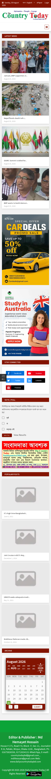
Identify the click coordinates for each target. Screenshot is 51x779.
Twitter (17, 380)
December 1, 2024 (10, 558)
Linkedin (39, 380)
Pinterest (18, 387)
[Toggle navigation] (46, 27)
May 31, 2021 (9, 600)
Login (47, 2)
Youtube (39, 373)
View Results (20, 434)
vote (7, 435)
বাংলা (24, 2)
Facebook (17, 373)
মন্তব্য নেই (10, 429)
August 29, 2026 (10, 79)
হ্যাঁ (8, 417)
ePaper (39, 2)
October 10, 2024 (10, 642)
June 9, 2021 (8, 516)
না (7, 423)
